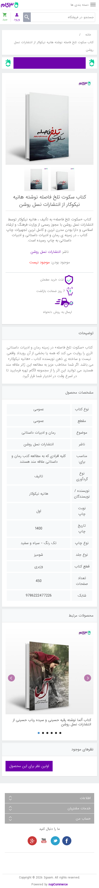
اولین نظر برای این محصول (29, 766)
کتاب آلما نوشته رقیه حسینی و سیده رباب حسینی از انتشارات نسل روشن (52, 722)
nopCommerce (58, 884)
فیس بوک (66, 840)
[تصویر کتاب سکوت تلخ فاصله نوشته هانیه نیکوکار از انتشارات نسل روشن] (63, 179)
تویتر (55, 840)
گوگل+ (32, 840)
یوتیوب (43, 840)
